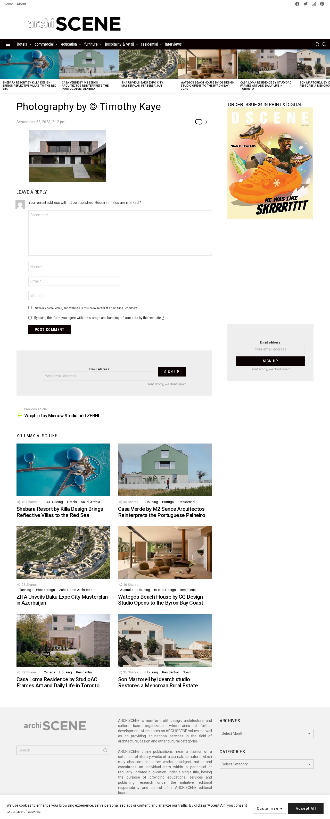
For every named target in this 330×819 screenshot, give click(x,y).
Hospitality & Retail (119, 44)
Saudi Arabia (90, 502)
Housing (151, 502)
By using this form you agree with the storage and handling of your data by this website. (99, 318)
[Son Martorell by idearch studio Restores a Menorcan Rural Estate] (165, 640)
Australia (126, 590)
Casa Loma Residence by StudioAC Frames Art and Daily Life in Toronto (265, 85)
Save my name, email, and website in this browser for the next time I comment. (86, 308)
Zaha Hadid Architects (75, 590)
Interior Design (165, 590)
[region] (165, 807)
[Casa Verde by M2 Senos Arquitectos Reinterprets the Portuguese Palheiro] (89, 64)
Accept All (306, 808)
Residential (149, 44)
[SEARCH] (324, 44)
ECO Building (53, 502)
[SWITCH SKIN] (317, 44)
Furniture (91, 44)
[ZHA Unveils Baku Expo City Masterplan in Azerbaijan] (148, 64)
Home (8, 4)
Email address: (99, 369)
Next (327, 71)
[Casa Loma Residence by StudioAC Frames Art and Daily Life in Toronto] (267, 64)
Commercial (44, 44)
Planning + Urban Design (37, 590)
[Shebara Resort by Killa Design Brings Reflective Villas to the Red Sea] (29, 64)
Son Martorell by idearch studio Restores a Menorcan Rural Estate (158, 682)
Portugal (168, 502)
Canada (49, 672)
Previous (2, 71)
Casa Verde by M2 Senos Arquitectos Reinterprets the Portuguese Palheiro (85, 85)
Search (105, 751)
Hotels (22, 44)
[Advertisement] (270, 275)
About (21, 4)
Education (69, 44)
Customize (267, 808)
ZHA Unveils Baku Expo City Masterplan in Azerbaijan (142, 84)
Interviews (173, 44)
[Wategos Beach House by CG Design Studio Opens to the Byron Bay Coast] (207, 64)
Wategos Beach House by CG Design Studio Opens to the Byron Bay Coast (207, 85)
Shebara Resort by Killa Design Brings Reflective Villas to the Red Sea (29, 85)
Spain (187, 672)
